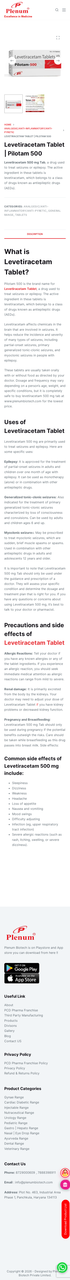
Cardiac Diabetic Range (21, 1102)
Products (11, 1020)
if (37, 704)
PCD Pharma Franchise (21, 1010)
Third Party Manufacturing (23, 1015)
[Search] (56, 9)
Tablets (21, 214)
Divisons (10, 1026)
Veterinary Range (16, 1149)
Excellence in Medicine (18, 16)
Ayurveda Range (16, 1138)
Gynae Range (14, 1097)
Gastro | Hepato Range (21, 1128)
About (8, 1005)
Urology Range (15, 1118)
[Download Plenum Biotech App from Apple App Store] (21, 978)
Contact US (12, 1041)
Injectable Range (16, 1107)
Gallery (9, 1031)
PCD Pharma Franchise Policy (26, 1063)
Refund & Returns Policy (21, 1073)
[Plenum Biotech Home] (21, 932)
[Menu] (64, 10)
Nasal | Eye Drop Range (21, 1133)
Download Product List (65, 1219)
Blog (7, 1036)
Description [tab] (35, 234)
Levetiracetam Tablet (34, 642)
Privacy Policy (14, 1068)
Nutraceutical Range (19, 1113)
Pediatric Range (15, 1123)
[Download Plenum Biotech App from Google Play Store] (21, 968)
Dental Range (14, 1143)
